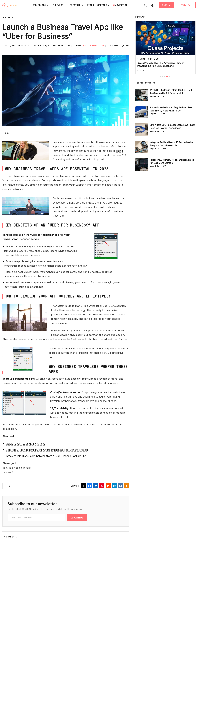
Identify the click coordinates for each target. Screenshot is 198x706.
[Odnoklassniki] (126, 485)
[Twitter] (83, 485)
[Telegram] (114, 485)
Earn (164, 5)
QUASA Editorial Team (93, 46)
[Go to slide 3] (164, 76)
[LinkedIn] (95, 485)
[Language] (153, 5)
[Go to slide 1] (160, 76)
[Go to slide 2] (162, 76)
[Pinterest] (101, 485)
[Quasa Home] (9, 5)
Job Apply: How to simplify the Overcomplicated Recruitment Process (47, 449)
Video (90, 5)
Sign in (185, 5)
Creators (75, 5)
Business (58, 5)
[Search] (145, 5)
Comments (11, 536)
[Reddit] (108, 485)
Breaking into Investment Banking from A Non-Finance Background (46, 455)
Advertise (121, 5)
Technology (39, 5)
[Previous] (138, 38)
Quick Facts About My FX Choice (25, 443)
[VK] (120, 485)
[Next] (192, 38)
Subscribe (77, 517)
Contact (102, 5)
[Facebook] (89, 485)
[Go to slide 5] (169, 76)
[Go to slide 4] (167, 76)
